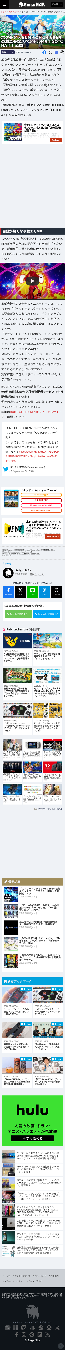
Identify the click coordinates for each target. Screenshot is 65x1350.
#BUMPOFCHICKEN (20, 456)
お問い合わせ (40, 1275)
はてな (44, 591)
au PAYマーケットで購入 (42, 510)
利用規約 (54, 1275)
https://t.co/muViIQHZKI (33, 451)
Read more (52, 536)
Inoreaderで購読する (48, 614)
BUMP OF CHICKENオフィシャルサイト (36, 412)
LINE (32, 594)
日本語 (55, 4)
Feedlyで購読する (19, 614)
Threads (57, 594)
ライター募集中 (35, 1281)
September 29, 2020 (23, 471)
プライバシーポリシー (14, 1281)
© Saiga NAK (32, 1340)
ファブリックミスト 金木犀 (50, 808)
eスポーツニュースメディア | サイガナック (32, 1322)
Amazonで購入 (42, 495)
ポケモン (9, 563)
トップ (7, 1275)
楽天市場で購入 (42, 500)
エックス (20, 594)
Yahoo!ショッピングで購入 (42, 505)
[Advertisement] (32, 190)
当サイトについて (22, 1275)
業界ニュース (8, 52)
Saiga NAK (32, 4)
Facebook (8, 594)
